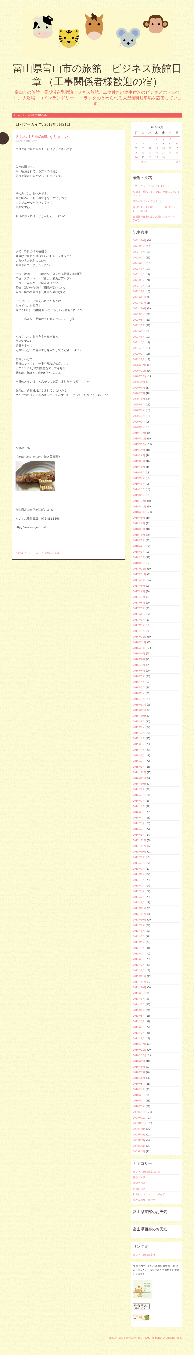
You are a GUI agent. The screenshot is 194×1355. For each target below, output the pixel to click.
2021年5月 (139, 336)
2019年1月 (139, 495)
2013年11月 (139, 845)
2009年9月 (139, 1128)
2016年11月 (139, 642)
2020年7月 (139, 393)
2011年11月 (139, 981)
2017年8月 (139, 591)
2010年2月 (139, 1100)
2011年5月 (139, 1015)
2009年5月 (139, 1151)
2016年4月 (139, 681)
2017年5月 (139, 608)
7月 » (177, 161)
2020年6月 (139, 398)
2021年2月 (139, 353)
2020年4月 (139, 410)
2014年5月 (139, 812)
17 (170, 148)
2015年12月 (139, 704)
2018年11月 (139, 506)
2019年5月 (139, 472)
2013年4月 (139, 885)
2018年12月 (139, 500)
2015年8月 (139, 727)
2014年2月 (139, 828)
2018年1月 (139, 563)
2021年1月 (139, 359)
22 (156, 152)
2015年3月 (139, 755)
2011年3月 (139, 1027)
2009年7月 (139, 1140)
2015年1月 (139, 766)
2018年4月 (139, 546)
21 (150, 152)
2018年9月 (139, 517)
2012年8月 (139, 930)
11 (177, 143)
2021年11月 (139, 302)
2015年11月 (139, 710)
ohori (34, 140)
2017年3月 (139, 619)
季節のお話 (139, 1182)
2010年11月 (139, 1049)
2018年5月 (139, 540)
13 (143, 148)
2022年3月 (139, 280)
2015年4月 (139, 749)
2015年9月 (139, 721)
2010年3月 (139, 1095)
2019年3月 (139, 483)
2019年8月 (139, 455)
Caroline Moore (174, 1338)
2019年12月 (139, 432)
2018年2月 (139, 557)
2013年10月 (139, 851)
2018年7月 (139, 529)
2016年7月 (139, 664)
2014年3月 (139, 823)
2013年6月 (139, 874)
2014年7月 (139, 800)
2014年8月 (139, 794)
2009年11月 (139, 1117)
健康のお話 (139, 1177)
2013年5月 (139, 879)
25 (177, 152)
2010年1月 (139, 1106)
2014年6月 (139, 806)
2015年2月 (139, 760)
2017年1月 (139, 630)
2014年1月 (139, 834)
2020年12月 (139, 365)
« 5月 (143, 161)
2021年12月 (139, 297)
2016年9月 (139, 653)
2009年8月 (139, 1134)
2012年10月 (139, 919)
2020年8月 (139, 387)
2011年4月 (139, 1021)
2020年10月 (139, 376)
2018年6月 (139, 534)
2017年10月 (139, 580)
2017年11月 (139, 574)
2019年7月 (139, 461)
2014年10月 (139, 783)
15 (156, 148)
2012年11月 (139, 913)
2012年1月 (139, 970)
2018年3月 (139, 551)
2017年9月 (139, 585)
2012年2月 (139, 964)
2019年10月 (139, 444)
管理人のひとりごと (54, 553)
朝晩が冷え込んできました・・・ (151, 201)
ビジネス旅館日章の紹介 (35, 115)
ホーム (16, 115)
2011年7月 (139, 1004)
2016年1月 (139, 698)
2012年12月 (139, 908)
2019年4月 (139, 478)
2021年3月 (139, 347)
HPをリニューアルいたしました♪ (151, 185)
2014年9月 (139, 789)
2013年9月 (139, 857)
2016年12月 (139, 636)
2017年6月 (139, 602)
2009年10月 (140, 1123)
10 (170, 143)
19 (136, 152)
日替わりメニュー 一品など (29, 553)
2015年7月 (139, 732)
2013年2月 (139, 896)
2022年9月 (139, 246)
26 (136, 157)
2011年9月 (139, 993)
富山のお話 (139, 1188)
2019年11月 (139, 438)
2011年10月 (139, 987)
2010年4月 (139, 1089)
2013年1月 (139, 902)
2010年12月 (139, 1043)
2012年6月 (139, 942)
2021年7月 (139, 325)
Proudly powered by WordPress (125, 1338)
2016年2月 (139, 693)
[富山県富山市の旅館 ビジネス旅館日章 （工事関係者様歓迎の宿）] (97, 33)
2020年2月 (139, 421)
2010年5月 (139, 1083)
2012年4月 (139, 953)
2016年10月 (139, 647)
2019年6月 (139, 466)
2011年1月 (139, 1038)
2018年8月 (139, 523)
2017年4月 (139, 613)
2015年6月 (139, 738)
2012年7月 (139, 936)
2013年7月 (139, 868)
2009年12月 (139, 1111)
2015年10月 (139, 715)
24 (170, 152)
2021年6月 (139, 331)
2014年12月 (139, 772)
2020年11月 (139, 370)
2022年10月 (139, 240)
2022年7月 (139, 257)
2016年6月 (139, 670)
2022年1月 (139, 291)
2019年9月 (139, 449)
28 (150, 157)
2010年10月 (139, 1055)
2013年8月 (139, 862)
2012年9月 (139, 925)
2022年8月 (139, 251)
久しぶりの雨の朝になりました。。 (46, 136)
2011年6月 (139, 1010)
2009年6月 (139, 1145)
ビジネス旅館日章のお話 (146, 1171)
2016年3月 (139, 687)
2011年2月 (139, 1032)
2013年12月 (139, 840)
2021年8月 (139, 319)
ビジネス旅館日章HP (144, 1254)
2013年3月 (139, 891)
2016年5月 (139, 676)
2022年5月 (139, 268)
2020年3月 (139, 415)
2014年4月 (139, 817)
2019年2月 (139, 489)
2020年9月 (139, 381)
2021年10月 (139, 308)
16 (163, 148)
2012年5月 (139, 947)
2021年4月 (139, 342)
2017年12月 (139, 568)
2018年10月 (139, 512)
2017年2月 (139, 625)
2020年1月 (139, 427)
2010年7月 (139, 1072)
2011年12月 (139, 976)
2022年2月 (139, 285)
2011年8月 (139, 998)
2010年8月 (139, 1066)
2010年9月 (139, 1061)
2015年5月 (139, 744)
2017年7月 (139, 596)
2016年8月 (139, 659)
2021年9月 (139, 314)
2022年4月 (139, 274)
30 (163, 157)
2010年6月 (139, 1077)
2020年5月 (139, 404)
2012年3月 (139, 959)
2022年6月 (139, 263)
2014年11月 (139, 778)
